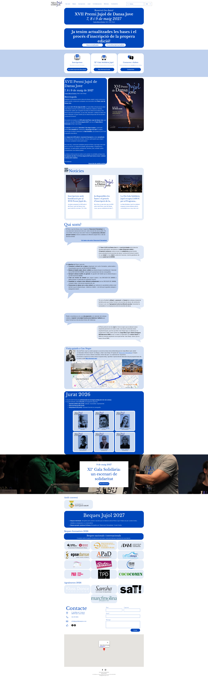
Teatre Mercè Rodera (99, 22)
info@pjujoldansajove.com (78, 621)
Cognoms (126, 607)
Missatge (108, 619)
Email (107, 613)
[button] (104, 69)
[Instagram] (75, 625)
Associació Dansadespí (125, 352)
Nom (107, 607)
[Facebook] (72, 625)
